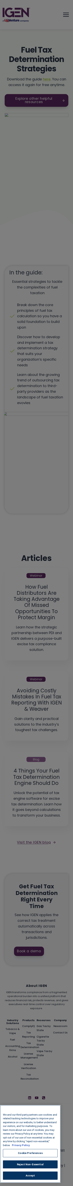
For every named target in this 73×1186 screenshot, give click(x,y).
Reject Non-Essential (30, 1164)
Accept (30, 1175)
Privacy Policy (21, 1145)
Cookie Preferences (30, 1153)
